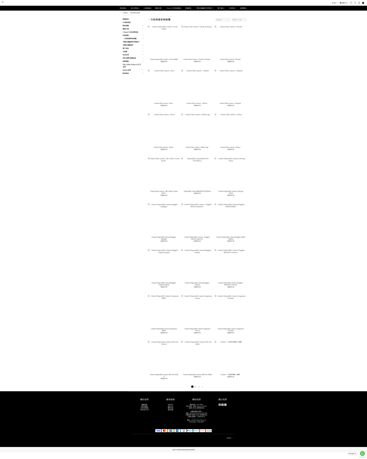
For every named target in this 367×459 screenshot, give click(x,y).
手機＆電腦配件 (128, 45)
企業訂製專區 (144, 408)
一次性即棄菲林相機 (134, 13)
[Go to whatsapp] (362, 453)
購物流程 (170, 408)
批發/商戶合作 (144, 410)
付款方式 (170, 404)
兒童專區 (188, 8)
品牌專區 (243, 8)
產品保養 (170, 410)
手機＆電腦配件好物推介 (204, 8)
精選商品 (126, 19)
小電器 (125, 51)
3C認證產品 (147, 8)
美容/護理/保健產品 (129, 58)
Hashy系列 (127, 70)
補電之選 (158, 8)
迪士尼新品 (134, 8)
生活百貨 (232, 8)
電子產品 (221, 8)
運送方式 (170, 406)
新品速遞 (123, 8)
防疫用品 (126, 73)
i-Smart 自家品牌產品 (173, 8)
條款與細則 (144, 406)
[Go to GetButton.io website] (362, 457)
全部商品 (125, 13)
